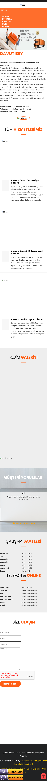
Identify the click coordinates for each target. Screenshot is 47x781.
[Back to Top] (43, 776)
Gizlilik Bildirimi (33, 769)
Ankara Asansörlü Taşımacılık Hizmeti (27, 252)
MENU (4, 10)
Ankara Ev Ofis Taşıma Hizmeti (27, 319)
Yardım (22, 769)
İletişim (4, 769)
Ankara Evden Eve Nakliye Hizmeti (25, 181)
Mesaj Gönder (9, 684)
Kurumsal (13, 769)
